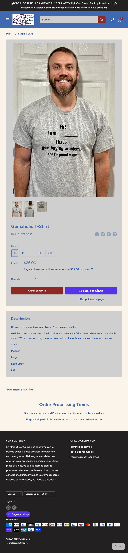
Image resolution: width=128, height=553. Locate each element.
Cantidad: (16, 279)
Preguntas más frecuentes (84, 456)
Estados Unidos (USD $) (37, 494)
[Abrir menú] (7, 19)
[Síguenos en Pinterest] (14, 507)
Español (11, 494)
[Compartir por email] (115, 234)
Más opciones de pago (91, 299)
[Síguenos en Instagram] (8, 507)
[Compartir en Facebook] (97, 234)
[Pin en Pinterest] (103, 234)
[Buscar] (102, 19)
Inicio (9, 33)
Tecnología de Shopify (17, 543)
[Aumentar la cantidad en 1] (44, 279)
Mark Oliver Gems (21, 234)
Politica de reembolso (81, 451)
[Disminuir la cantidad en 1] (27, 279)
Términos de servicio (81, 446)
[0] (119, 20)
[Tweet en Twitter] (109, 234)
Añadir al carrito (37, 290)
